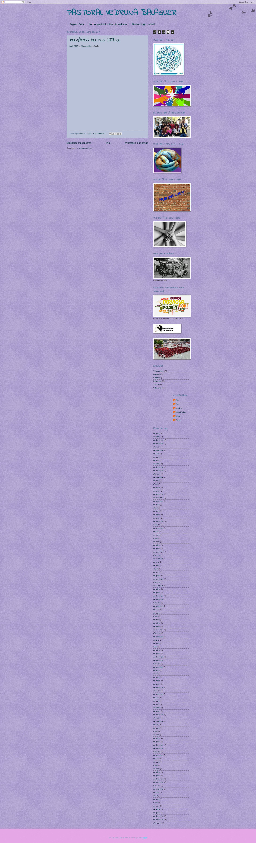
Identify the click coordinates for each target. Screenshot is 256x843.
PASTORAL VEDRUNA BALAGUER (122, 13)
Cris (177, 404)
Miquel (178, 416)
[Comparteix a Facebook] (118, 133)
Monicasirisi (86, 46)
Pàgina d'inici (77, 24)
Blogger (144, 838)
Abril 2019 (73, 46)
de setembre (158, 450)
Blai (177, 400)
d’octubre (156, 447)
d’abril (155, 484)
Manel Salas (181, 412)
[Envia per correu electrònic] (110, 133)
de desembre (158, 440)
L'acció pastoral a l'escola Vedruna (108, 24)
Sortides (156, 384)
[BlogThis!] (112, 133)
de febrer (156, 437)
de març (156, 433)
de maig (156, 457)
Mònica (179, 408)
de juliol (156, 454)
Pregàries (157, 378)
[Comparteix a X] (115, 133)
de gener (156, 491)
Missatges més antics (136, 143)
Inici (108, 143)
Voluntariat (157, 388)
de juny (156, 532)
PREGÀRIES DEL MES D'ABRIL (94, 40)
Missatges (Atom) (85, 148)
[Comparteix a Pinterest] (120, 133)
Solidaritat (157, 381)
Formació (157, 374)
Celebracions (158, 371)
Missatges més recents (79, 143)
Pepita (178, 420)
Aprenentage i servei (143, 24)
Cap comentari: (99, 134)
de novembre (158, 444)
